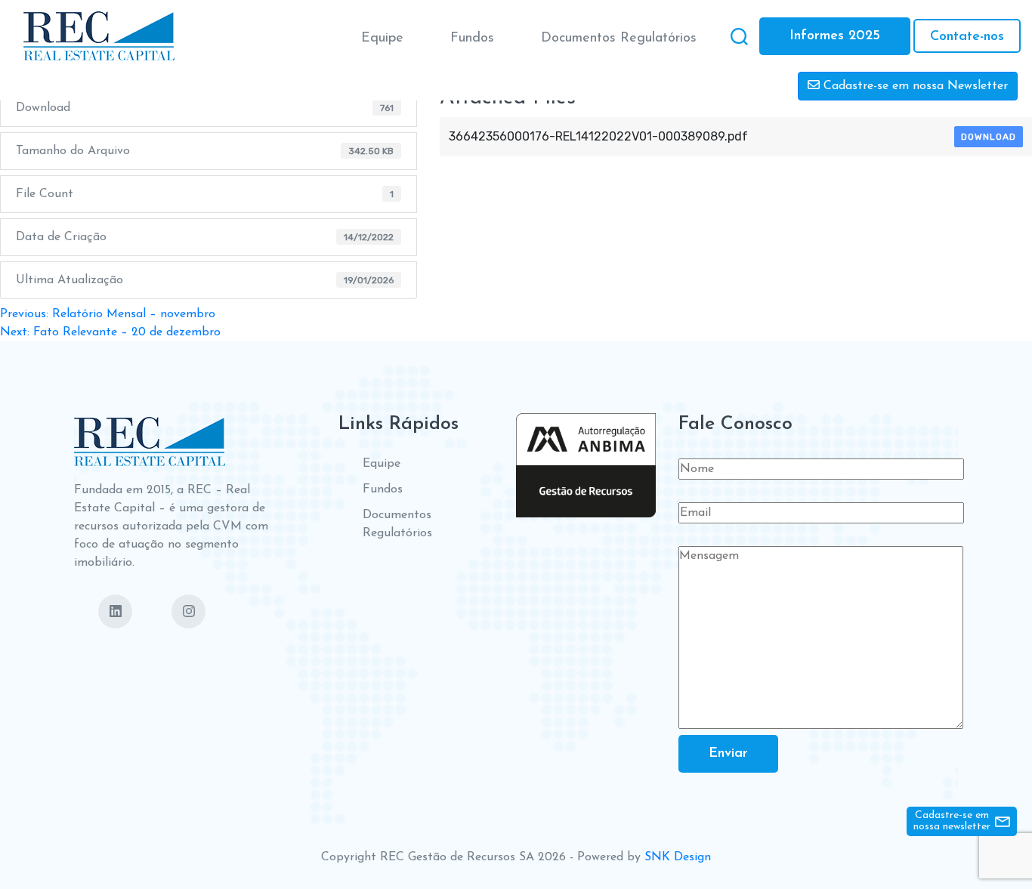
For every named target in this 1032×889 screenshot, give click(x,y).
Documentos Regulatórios (619, 38)
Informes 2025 (834, 36)
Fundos (472, 38)
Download (988, 136)
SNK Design (677, 857)
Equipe (382, 38)
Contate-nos (967, 37)
